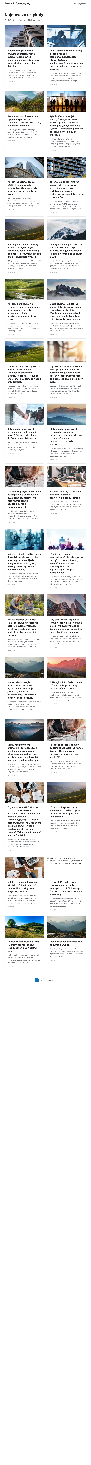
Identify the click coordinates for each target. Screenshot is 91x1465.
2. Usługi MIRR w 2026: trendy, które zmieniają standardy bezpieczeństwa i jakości (66, 685)
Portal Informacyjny (17, 3)
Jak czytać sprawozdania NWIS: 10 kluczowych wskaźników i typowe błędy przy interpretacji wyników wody (22, 188)
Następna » (50, 980)
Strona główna (80, 3)
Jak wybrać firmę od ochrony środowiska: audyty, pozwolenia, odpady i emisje (65, 494)
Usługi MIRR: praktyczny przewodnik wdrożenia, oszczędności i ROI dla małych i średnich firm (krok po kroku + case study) (66, 888)
